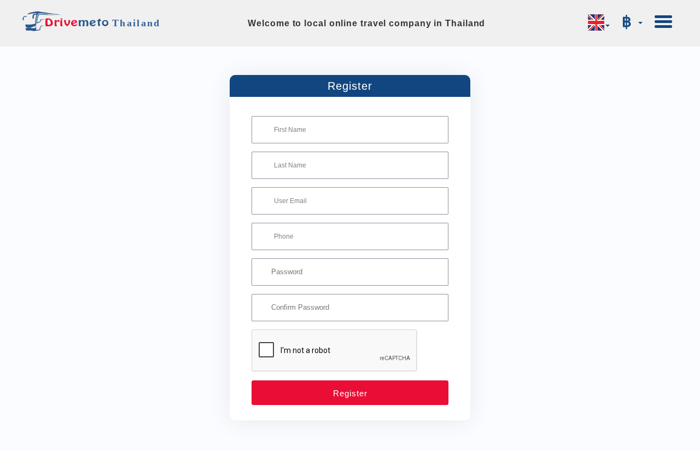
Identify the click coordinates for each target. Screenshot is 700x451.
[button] (599, 22)
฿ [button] (629, 21)
